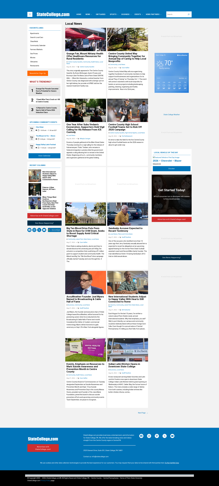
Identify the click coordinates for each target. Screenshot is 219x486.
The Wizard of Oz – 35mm (45, 136)
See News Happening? (44, 223)
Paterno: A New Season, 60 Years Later (48, 189)
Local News (121, 64)
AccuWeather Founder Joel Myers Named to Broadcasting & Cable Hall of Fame (85, 299)
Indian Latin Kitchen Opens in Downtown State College (124, 365)
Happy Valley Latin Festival (46, 144)
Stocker (171, 169)
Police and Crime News (125, 234)
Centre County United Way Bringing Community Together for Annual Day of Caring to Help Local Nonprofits (127, 57)
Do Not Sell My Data (172, 463)
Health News (95, 62)
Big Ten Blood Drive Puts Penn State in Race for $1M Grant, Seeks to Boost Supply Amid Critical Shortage (85, 232)
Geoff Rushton (126, 237)
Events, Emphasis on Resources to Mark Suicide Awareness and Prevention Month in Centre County (85, 368)
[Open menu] (29, 14)
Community (86, 62)
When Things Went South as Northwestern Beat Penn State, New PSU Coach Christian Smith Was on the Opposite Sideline (50, 203)
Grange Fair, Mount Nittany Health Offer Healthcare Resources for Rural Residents (84, 56)
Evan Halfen (125, 68)
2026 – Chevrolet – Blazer (167, 160)
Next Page (143, 413)
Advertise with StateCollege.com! (44, 216)
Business (71, 305)
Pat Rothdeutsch (127, 136)
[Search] (188, 14)
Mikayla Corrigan (85, 138)
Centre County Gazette (75, 62)
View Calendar (44, 156)
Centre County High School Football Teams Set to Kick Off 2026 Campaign (125, 127)
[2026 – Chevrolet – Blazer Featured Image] (166, 157)
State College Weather (172, 114)
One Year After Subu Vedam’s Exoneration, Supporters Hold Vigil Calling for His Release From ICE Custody (85, 128)
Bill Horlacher (126, 310)
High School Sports (131, 133)
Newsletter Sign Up (38, 73)
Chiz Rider (40, 127)
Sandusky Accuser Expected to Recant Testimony (125, 229)
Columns (113, 305)
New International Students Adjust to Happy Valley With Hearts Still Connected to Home (50, 175)
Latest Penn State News (83, 239)
